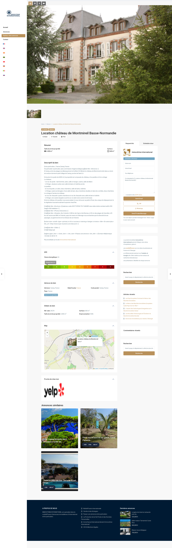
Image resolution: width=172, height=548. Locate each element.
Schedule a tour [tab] (148, 143)
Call (140, 203)
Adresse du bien (50, 283)
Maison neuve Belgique (139, 530)
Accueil (5, 27)
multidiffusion (130, 248)
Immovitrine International (68, 240)
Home (42, 124)
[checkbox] (124, 195)
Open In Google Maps (51, 295)
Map (45, 326)
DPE (45, 252)
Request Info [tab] (130, 143)
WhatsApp (140, 208)
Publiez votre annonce (10, 35)
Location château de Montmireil (88, 339)
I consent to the (134, 195)
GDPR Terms (138, 195)
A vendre (44, 129)
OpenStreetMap (104, 368)
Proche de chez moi (51, 379)
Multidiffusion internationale (92, 508)
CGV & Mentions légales (90, 527)
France (79, 288)
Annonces (6, 32)
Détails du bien (49, 306)
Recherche (139, 282)
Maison (49, 124)
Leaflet (96, 368)
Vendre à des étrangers (90, 511)
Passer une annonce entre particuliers (95, 514)
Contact (5, 39)
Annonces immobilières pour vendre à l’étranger (139, 318)
